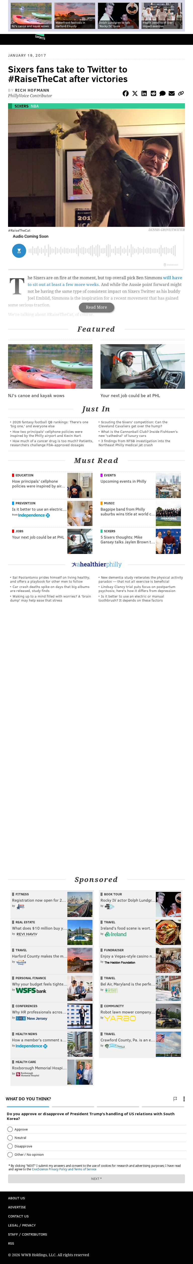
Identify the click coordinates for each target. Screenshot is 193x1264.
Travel (109, 922)
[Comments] (163, 94)
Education (24, 475)
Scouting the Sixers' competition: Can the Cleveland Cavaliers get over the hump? (133, 423)
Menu (185, 39)
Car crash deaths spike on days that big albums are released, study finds (49, 588)
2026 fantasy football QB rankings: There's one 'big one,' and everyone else (49, 423)
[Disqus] (96, 676)
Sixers (22, 106)
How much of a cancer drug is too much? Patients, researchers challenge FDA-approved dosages (51, 442)
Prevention (25, 503)
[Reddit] (153, 94)
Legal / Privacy (22, 1225)
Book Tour (113, 894)
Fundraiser (114, 950)
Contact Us (18, 1216)
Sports (40, 37)
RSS (11, 1243)
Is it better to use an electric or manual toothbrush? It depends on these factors (131, 598)
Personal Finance (31, 978)
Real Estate (25, 922)
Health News (26, 1034)
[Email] (172, 94)
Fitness (22, 894)
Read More (96, 307)
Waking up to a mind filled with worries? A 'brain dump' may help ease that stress (50, 598)
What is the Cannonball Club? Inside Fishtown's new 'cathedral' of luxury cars (138, 433)
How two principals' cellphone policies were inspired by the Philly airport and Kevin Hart (46, 433)
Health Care (26, 1062)
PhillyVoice (12, 39)
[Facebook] (126, 94)
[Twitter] (135, 94)
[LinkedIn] (144, 94)
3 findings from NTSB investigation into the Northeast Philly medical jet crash (134, 442)
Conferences (26, 1006)
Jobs (19, 531)
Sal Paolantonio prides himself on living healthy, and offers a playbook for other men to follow (50, 579)
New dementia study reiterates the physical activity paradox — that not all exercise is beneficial (141, 579)
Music (109, 503)
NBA (35, 106)
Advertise (17, 1207)
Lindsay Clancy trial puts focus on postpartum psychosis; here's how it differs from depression (137, 588)
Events (110, 475)
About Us (16, 1198)
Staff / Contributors (27, 1234)
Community (114, 1006)
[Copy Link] (181, 94)
